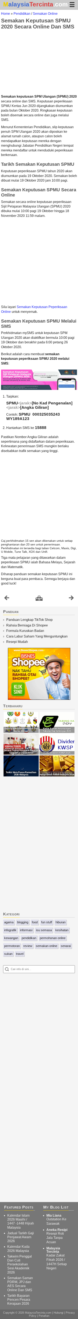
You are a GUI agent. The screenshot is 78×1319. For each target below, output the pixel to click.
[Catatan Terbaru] (6, 599)
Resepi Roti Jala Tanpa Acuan (55, 1238)
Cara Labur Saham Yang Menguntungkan (37, 636)
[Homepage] (39, 598)
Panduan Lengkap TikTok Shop (29, 619)
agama (9, 922)
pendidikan (29, 938)
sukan (8, 953)
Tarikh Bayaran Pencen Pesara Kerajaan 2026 (18, 1299)
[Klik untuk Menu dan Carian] (72, 4)
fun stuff (46, 922)
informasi (26, 930)
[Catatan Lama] (71, 599)
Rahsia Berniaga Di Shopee (27, 625)
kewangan (11, 938)
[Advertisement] (39, 62)
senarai (66, 946)
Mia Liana (53, 1215)
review (27, 946)
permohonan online (53, 938)
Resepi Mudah (17, 642)
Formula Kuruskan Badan (25, 630)
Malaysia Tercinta (53, 1250)
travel (20, 953)
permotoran (12, 946)
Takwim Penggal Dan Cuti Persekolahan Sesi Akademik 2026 (19, 1264)
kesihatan (61, 930)
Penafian (44, 1315)
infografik (10, 930)
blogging (22, 922)
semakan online (46, 946)
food (35, 922)
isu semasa (44, 930)
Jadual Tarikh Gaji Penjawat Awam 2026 (20, 1237)
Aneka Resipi (56, 1230)
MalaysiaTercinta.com (38, 1312)
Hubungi (58, 1312)
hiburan (61, 922)
